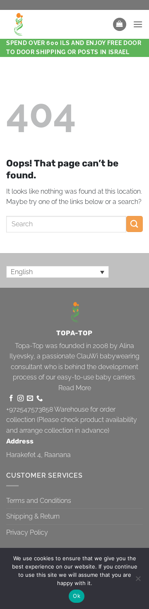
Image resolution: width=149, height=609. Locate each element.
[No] (138, 581)
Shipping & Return (33, 516)
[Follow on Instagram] (20, 398)
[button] (119, 24)
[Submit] (134, 224)
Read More (74, 388)
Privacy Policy (27, 532)
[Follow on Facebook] (11, 398)
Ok (76, 595)
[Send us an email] (30, 398)
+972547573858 (29, 409)
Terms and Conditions (38, 501)
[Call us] (39, 398)
